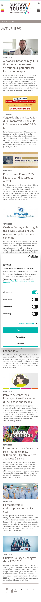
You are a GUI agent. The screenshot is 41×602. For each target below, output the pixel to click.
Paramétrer (20, 337)
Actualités (10, 21)
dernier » (12, 591)
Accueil (2, 21)
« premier (7, 589)
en (39, 3)
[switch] (35, 299)
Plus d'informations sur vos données (18, 282)
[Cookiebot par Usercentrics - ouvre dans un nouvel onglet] (28, 256)
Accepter (20, 330)
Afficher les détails (26, 323)
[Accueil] (20, 8)
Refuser (20, 344)
